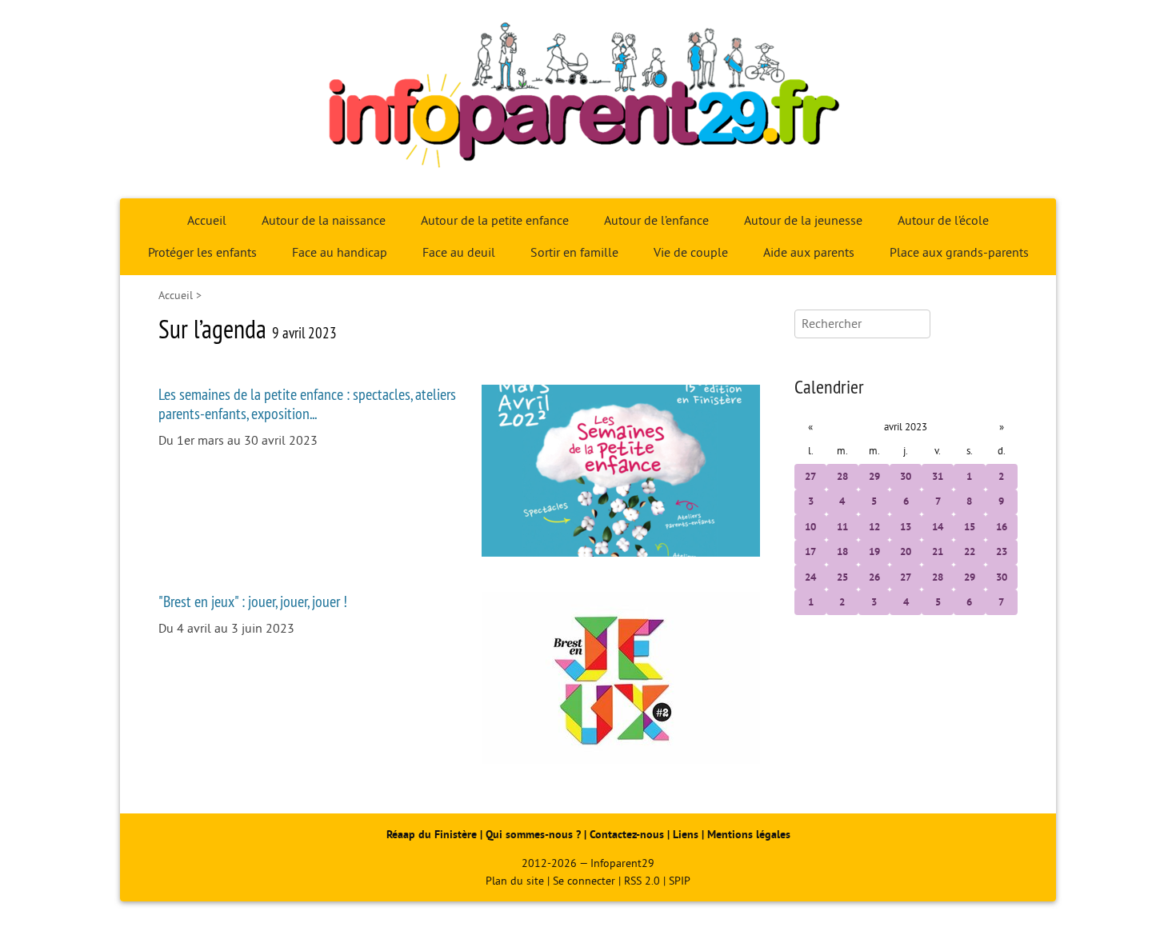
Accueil (206, 221)
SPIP (679, 881)
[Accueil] (588, 99)
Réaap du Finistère (431, 834)
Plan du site (515, 881)
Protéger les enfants (202, 253)
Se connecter (584, 881)
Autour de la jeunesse (803, 221)
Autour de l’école (943, 221)
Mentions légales (748, 834)
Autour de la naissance (324, 221)
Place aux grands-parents (959, 253)
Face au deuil (458, 253)
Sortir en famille (574, 253)
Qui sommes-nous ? (535, 834)
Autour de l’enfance (656, 221)
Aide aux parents (808, 253)
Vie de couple (691, 253)
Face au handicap (339, 253)
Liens (685, 834)
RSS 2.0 (642, 881)
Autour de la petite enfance (495, 221)
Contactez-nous (627, 834)
